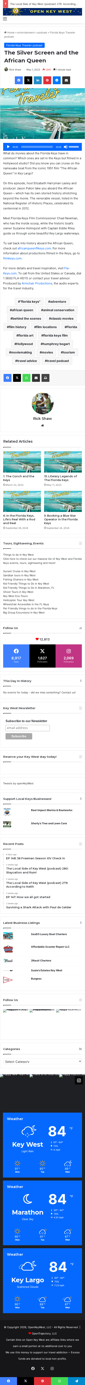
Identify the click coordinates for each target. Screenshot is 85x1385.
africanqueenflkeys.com (34, 248)
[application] (42, 147)
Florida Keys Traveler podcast (24, 45)
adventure (58, 301)
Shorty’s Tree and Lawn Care (49, 823)
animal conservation (58, 310)
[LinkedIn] (38, 80)
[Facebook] (19, 80)
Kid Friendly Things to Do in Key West (26, 583)
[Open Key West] (42, 11)
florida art (25, 335)
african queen (22, 310)
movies (47, 352)
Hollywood (24, 344)
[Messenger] (57, 80)
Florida (72, 327)
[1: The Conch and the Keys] (22, 462)
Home (11, 32)
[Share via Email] (66, 80)
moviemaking (21, 352)
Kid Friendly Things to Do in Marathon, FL (28, 587)
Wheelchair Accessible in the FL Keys (26, 604)
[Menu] (5, 18)
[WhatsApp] (26, 378)
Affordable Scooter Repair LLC (50, 946)
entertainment (26, 32)
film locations (46, 327)
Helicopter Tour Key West (18, 600)
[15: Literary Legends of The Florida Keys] (63, 462)
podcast (42, 32)
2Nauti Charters (41, 960)
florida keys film (55, 335)
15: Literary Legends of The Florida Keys (60, 478)
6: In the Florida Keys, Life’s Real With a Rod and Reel (19, 519)
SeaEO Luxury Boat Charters (49, 934)
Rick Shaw (15, 69)
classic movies (62, 318)
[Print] (45, 378)
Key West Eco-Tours (15, 596)
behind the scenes (26, 318)
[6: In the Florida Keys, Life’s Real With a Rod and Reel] (22, 501)
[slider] (74, 146)
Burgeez (36, 978)
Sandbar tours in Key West (19, 575)
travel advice (27, 361)
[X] (28, 80)
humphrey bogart (56, 344)
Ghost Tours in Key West (18, 591)
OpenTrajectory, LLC (44, 1333)
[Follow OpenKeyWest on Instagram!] (79, 1080)
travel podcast (58, 361)
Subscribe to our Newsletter (26, 721)
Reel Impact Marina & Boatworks (51, 810)
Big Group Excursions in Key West (24, 612)
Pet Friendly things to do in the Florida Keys (30, 608)
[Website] (42, 425)
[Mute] (66, 147)
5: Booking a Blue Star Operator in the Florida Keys (61, 519)
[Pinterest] (47, 80)
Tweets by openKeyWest (18, 783)
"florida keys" (30, 301)
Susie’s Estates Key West (46, 970)
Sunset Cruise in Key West (19, 571)
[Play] (8, 147)
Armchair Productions (36, 283)
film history (17, 327)
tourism (69, 352)
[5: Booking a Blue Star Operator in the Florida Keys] (63, 501)
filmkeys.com (12, 258)
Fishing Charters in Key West (21, 579)
